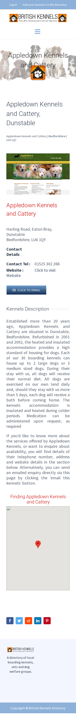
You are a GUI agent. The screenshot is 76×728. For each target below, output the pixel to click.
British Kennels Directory (47, 708)
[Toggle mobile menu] (38, 31)
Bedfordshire (57, 136)
